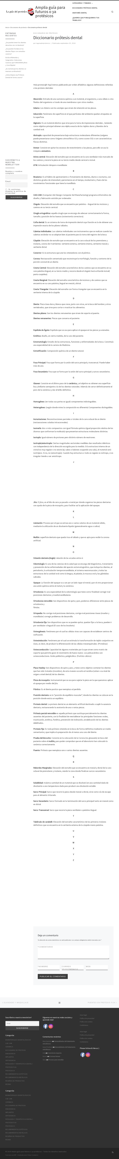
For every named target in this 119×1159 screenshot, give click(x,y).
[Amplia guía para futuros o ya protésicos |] (20, 11)
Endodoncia (10, 1054)
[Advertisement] (72, 64)
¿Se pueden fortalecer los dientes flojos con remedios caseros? (15, 51)
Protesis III (10, 1071)
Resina (8, 1084)
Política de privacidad (87, 1018)
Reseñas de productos (15, 1081)
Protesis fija (10, 1067)
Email (8, 181)
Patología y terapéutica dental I (19, 1064)
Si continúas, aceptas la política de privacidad (15, 191)
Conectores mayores (54, 1053)
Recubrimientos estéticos (16, 1074)
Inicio (7, 27)
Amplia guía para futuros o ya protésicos (27, 1152)
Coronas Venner (55, 1056)
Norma (45, 1056)
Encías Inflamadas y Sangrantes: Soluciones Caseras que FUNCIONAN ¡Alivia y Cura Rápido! (16, 61)
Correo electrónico (70, 968)
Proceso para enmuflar (56, 1060)
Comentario (45, 947)
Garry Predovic (47, 1047)
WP (15, 1155)
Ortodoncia (10, 1060)
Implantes (9, 1057)
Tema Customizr (33, 1155)
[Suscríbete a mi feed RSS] (113, 1152)
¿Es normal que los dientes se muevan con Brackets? (15, 70)
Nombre (43, 966)
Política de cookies (86, 1022)
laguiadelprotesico (43, 43)
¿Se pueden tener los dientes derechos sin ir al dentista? (15, 43)
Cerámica (9, 1047)
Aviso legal (83, 1015)
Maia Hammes (47, 1041)
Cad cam (8, 1043)
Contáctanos (84, 1025)
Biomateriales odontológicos (18, 1040)
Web (88, 966)
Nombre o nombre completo (13, 172)
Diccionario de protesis (18, 27)
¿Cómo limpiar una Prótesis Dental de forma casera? (14, 76)
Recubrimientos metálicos (16, 1077)
